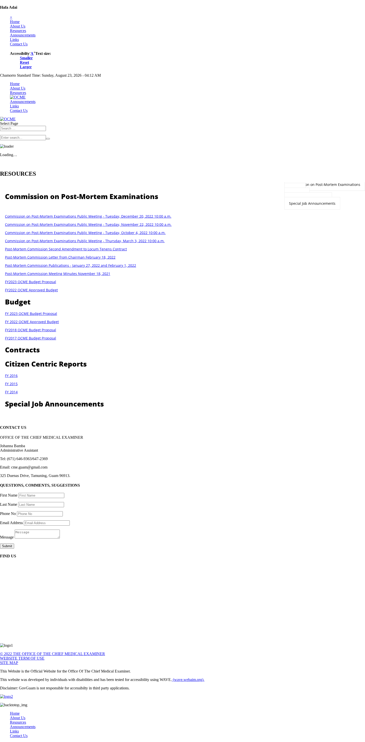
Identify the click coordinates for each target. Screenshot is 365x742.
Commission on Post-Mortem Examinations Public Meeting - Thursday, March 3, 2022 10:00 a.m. (85, 240)
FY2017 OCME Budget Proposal (30, 338)
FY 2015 (11, 383)
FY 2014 (11, 392)
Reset (24, 62)
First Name (8, 495)
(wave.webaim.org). (188, 679)
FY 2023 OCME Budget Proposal (31, 313)
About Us (17, 26)
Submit (7, 546)
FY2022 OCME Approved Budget (31, 290)
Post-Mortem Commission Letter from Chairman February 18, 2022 (60, 257)
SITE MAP (9, 663)
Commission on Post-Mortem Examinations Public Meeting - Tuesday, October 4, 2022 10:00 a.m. (85, 232)
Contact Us (19, 44)
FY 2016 (11, 375)
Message (7, 537)
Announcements (23, 35)
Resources (18, 31)
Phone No (8, 513)
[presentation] (324, 184)
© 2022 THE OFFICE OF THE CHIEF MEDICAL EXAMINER (52, 654)
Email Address (11, 523)
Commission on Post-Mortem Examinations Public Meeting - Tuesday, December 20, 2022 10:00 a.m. (88, 216)
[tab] (324, 184)
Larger (26, 67)
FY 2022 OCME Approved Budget (32, 321)
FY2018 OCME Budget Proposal (30, 330)
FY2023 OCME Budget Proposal (30, 281)
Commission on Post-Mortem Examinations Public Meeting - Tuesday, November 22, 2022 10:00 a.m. (88, 224)
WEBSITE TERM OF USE (22, 658)
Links (14, 39)
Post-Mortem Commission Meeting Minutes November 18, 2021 (57, 273)
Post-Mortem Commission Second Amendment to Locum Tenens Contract (66, 249)
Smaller (26, 58)
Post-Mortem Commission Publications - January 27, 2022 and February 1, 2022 (70, 265)
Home (15, 22)
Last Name (8, 504)
